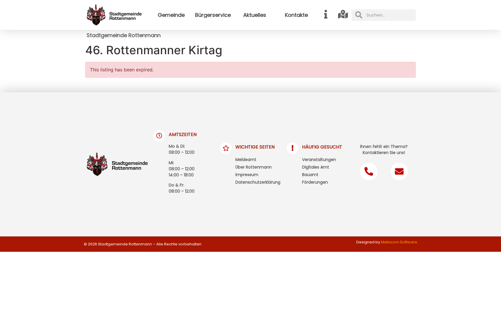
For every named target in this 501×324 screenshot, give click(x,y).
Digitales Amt (315, 167)
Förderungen (315, 182)
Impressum (246, 175)
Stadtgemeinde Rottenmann (124, 35)
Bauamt (310, 175)
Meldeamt (245, 159)
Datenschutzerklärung (257, 182)
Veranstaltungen (319, 159)
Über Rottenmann (253, 167)
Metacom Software (399, 242)
